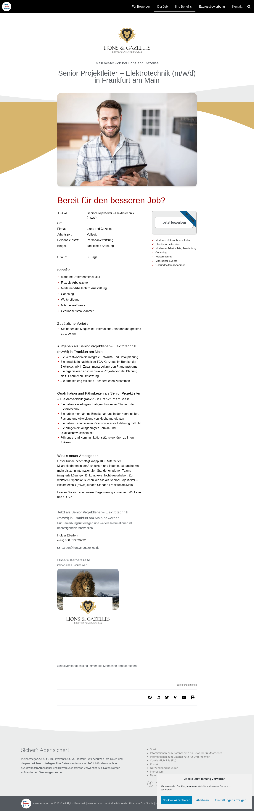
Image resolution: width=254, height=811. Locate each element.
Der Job (162, 6)
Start (153, 749)
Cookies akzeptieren (176, 800)
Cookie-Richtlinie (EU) (163, 760)
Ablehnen (202, 800)
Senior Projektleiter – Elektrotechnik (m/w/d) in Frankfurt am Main (127, 76)
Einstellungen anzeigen (230, 800)
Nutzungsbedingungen (164, 767)
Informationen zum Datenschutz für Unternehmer (180, 756)
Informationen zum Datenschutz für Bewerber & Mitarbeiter (186, 753)
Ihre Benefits (183, 6)
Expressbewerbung (212, 6)
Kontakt (237, 6)
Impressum (156, 771)
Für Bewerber (141, 6)
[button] (249, 7)
